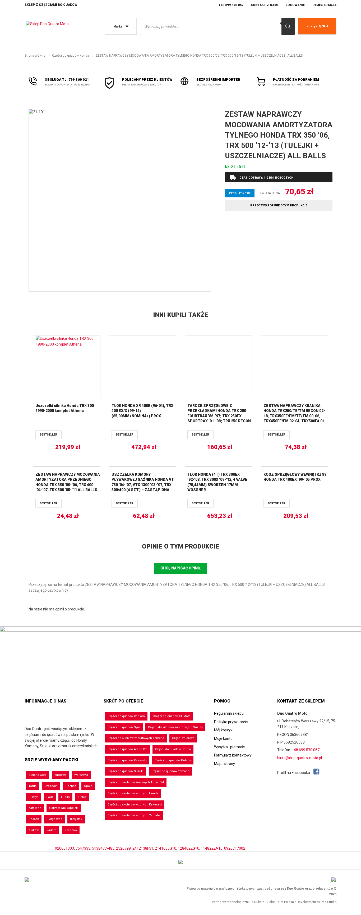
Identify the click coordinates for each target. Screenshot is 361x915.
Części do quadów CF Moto (172, 716)
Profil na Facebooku (294, 773)
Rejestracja (324, 5)
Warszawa (81, 775)
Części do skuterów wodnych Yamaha (134, 815)
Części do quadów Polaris (173, 760)
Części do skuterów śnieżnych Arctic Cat (136, 782)
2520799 (123, 848)
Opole (88, 786)
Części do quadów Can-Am (126, 716)
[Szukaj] (288, 26)
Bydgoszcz (54, 819)
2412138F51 (142, 848)
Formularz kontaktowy (233, 755)
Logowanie (295, 5)
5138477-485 (103, 848)
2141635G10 (165, 848)
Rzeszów (70, 830)
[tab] (180, 547)
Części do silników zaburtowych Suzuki (175, 727)
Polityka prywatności (231, 722)
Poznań (71, 786)
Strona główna (35, 55)
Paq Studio (328, 902)
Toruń (32, 786)
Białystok (76, 819)
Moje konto (223, 738)
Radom (52, 830)
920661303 (64, 848)
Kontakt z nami (264, 5)
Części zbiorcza (183, 738)
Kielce (82, 797)
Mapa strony (224, 764)
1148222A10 (212, 848)
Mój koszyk (223, 730)
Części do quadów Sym (124, 727)
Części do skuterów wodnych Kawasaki (135, 804)
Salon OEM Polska (280, 902)
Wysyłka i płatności (230, 747)
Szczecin (51, 786)
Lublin (65, 797)
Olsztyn (34, 797)
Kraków (34, 830)
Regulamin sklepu (229, 713)
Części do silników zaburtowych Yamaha (136, 738)
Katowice (35, 808)
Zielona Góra (38, 775)
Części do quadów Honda (70, 55)
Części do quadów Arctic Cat (127, 749)
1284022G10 (188, 848)
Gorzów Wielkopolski (63, 808)
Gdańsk (34, 819)
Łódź (50, 797)
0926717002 (234, 848)
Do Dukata (257, 902)
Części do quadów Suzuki (126, 771)
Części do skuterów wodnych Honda (133, 793)
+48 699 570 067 (231, 5)
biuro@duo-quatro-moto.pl (299, 758)
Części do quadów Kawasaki (127, 760)
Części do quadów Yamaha (170, 771)
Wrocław (60, 775)
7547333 (83, 848)
